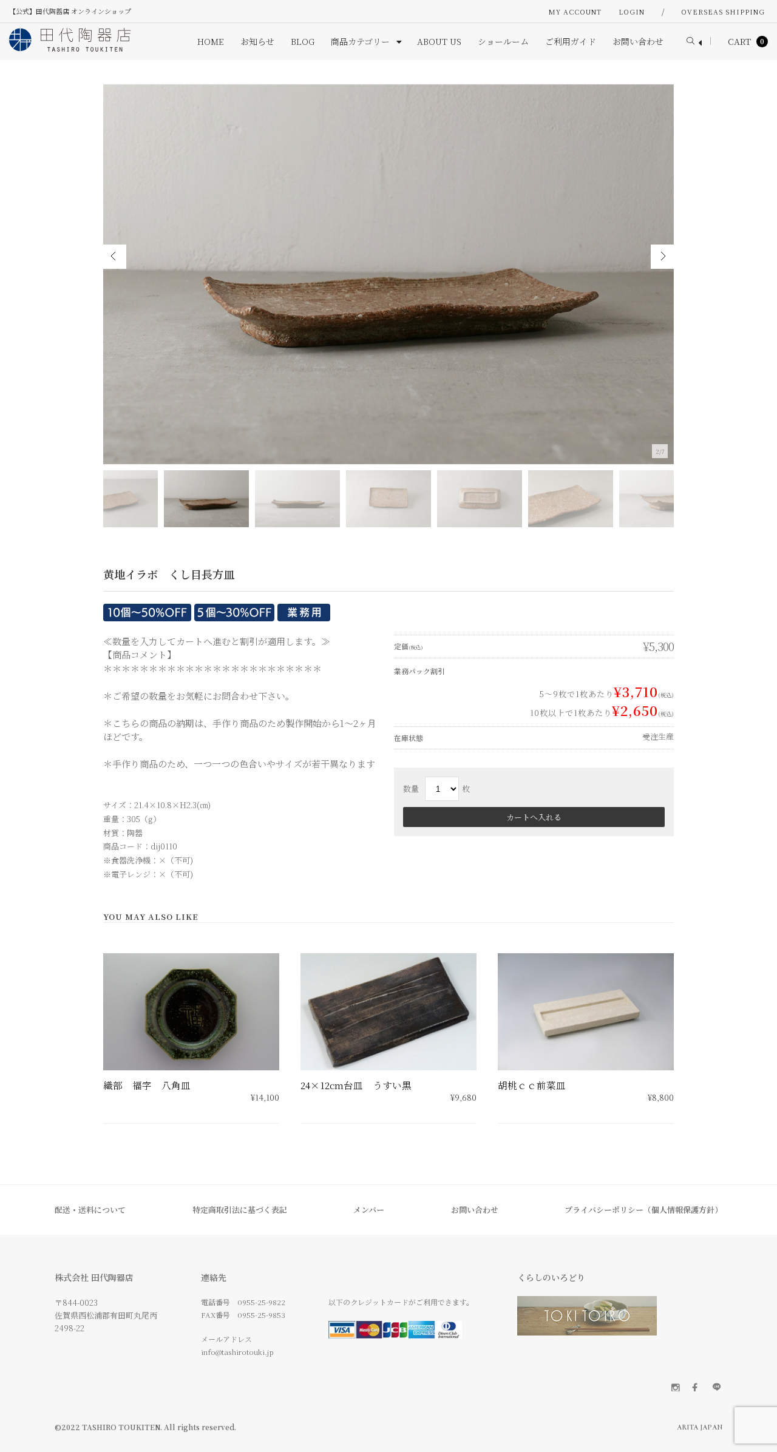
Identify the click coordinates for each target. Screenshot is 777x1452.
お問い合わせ (474, 1209)
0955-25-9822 (261, 1302)
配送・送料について (90, 1209)
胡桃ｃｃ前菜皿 (532, 1085)
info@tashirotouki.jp (237, 1351)
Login (632, 11)
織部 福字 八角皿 (147, 1085)
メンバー (368, 1209)
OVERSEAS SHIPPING (723, 11)
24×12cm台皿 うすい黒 (356, 1085)
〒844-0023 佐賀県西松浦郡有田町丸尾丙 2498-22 (106, 1315)
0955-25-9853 (261, 1314)
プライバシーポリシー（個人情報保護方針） (643, 1209)
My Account (575, 11)
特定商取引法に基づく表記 (239, 1209)
